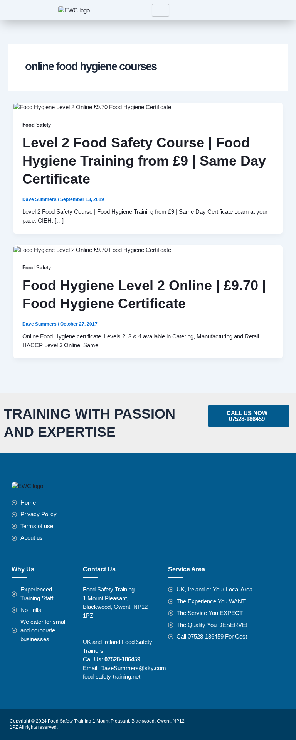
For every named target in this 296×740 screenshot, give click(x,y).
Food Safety (36, 125)
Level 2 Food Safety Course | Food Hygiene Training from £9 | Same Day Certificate (144, 161)
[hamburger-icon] (160, 10)
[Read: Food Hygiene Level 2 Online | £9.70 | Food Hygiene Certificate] (92, 249)
